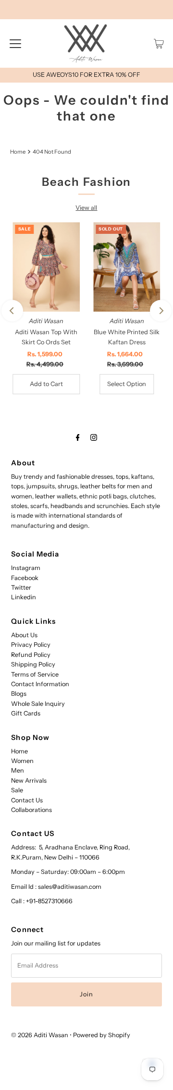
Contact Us (27, 800)
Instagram (25, 567)
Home (17, 151)
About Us (24, 635)
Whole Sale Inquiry (38, 703)
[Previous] (12, 311)
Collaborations (31, 809)
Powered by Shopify (101, 1035)
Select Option (126, 384)
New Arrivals (29, 780)
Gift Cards (25, 713)
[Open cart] (159, 43)
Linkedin (23, 597)
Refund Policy (30, 654)
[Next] (161, 311)
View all (86, 207)
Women (22, 760)
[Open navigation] (15, 44)
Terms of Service (35, 674)
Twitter (21, 587)
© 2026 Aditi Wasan (39, 1035)
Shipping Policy (33, 664)
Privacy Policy (30, 644)
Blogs (18, 693)
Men (17, 770)
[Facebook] (78, 437)
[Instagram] (93, 437)
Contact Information (40, 684)
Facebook (24, 577)
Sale (17, 790)
